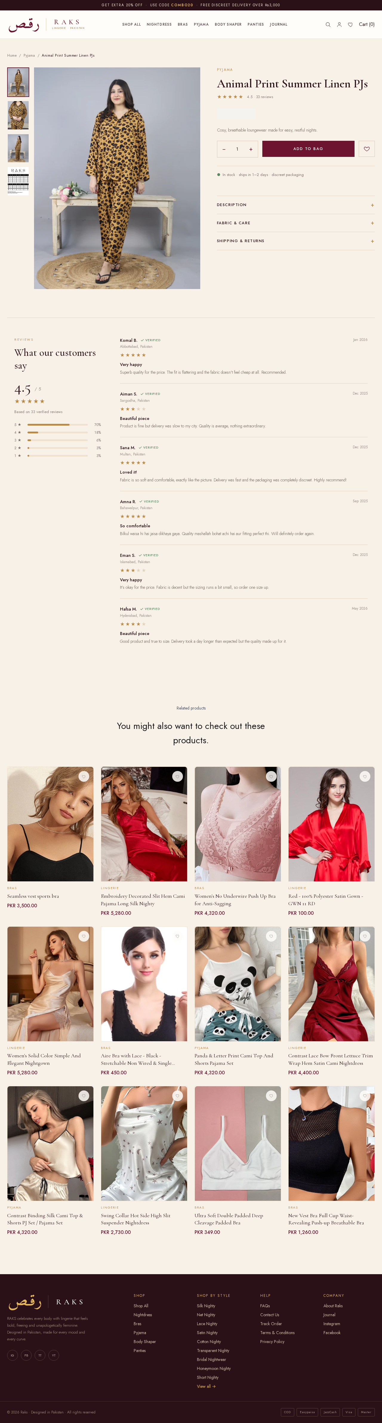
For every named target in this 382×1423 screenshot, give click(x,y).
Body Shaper (228, 24)
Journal (278, 24)
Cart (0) (367, 24)
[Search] (328, 24)
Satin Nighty (207, 1333)
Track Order (271, 1324)
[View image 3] (18, 148)
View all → (206, 1386)
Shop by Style (214, 1295)
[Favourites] (351, 24)
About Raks (333, 1306)
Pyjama (201, 24)
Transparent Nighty (213, 1351)
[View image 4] (18, 181)
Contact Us (269, 1315)
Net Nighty (206, 1315)
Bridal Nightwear (211, 1359)
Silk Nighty (206, 1306)
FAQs (265, 1306)
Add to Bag (308, 149)
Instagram (332, 1324)
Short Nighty (207, 1377)
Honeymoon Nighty (214, 1368)
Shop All (131, 24)
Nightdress (159, 24)
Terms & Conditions (277, 1333)
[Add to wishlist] (367, 149)
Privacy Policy (272, 1342)
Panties (256, 24)
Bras (183, 24)
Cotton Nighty (209, 1342)
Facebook (332, 1333)
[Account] (339, 24)
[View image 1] (18, 82)
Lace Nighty (207, 1324)
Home (12, 55)
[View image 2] (18, 115)
